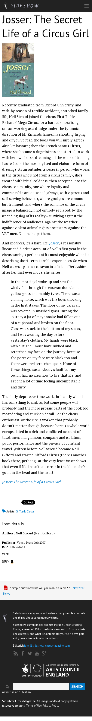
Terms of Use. (34, 705)
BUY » (5, 561)
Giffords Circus (25, 511)
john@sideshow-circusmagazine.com (47, 645)
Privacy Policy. (51, 705)
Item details (13, 523)
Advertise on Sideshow (16, 692)
